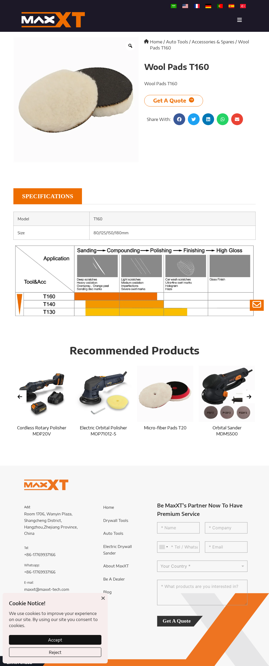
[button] (179, 119)
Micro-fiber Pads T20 (152, 427)
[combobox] (163, 547)
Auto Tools (177, 41)
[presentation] (20, 396)
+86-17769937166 (39, 554)
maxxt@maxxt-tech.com (46, 589)
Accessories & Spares (213, 41)
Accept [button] (55, 640)
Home (156, 41)
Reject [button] (55, 652)
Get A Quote (177, 621)
